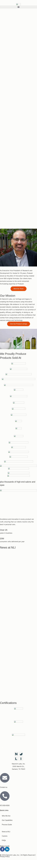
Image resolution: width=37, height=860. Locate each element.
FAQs (4, 840)
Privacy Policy (5, 856)
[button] (18, 7)
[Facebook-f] (2, 849)
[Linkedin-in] (7, 849)
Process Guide (7, 824)
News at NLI (6, 831)
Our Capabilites (7, 820)
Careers (4, 836)
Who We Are (6, 816)
